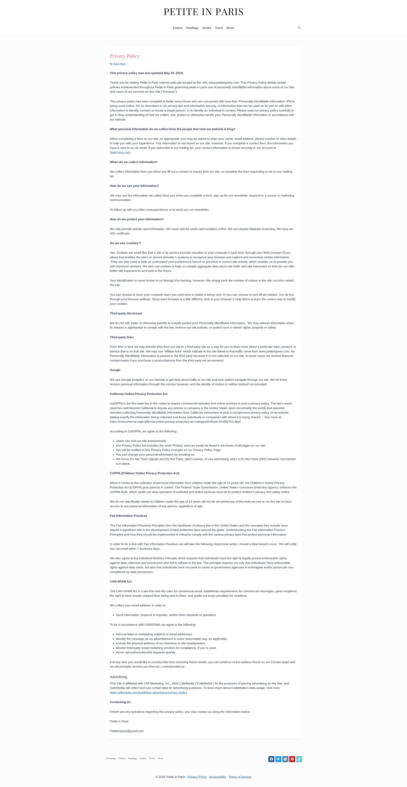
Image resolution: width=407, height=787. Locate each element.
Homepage (111, 758)
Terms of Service (240, 777)
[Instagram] (285, 759)
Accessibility (217, 777)
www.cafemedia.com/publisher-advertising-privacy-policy (148, 692)
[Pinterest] (292, 759)
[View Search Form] (299, 28)
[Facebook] (271, 759)
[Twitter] (278, 759)
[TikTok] (299, 759)
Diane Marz (119, 63)
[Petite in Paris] (203, 10)
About (230, 27)
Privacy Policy (197, 777)
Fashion (178, 27)
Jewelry (206, 27)
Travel (219, 27)
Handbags (192, 27)
